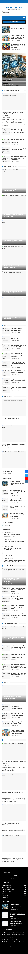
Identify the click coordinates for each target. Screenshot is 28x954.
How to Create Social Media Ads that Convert (18, 614)
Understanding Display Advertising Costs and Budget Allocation (18, 647)
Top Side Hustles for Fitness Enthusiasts (10, 419)
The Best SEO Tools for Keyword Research (18, 371)
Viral (15, 952)
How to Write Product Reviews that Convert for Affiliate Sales (17, 37)
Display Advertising (6, 887)
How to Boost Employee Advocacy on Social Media (18, 589)
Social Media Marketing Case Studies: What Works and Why (18, 598)
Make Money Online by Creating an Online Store (13, 945)
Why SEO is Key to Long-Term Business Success (18, 379)
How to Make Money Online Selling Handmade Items (17, 491)
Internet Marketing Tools (8, 889)
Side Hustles (5, 895)
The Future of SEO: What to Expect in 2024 (18, 346)
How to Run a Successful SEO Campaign (18, 388)
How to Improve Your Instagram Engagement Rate (18, 607)
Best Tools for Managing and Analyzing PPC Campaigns (18, 149)
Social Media (5, 897)
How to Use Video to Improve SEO (17, 337)
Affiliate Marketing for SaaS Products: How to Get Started (18, 45)
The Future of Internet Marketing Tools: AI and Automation (18, 141)
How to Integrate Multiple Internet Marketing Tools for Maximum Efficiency (12, 114)
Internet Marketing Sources (14, 9)
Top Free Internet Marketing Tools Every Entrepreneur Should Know (18, 131)
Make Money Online (7, 80)
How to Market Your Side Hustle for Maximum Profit (12, 470)
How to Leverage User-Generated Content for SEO (18, 363)
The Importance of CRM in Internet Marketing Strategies (18, 158)
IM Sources (14, 7)
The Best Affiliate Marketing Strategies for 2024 (17, 28)
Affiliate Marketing (7, 55)
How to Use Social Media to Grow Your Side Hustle (13, 445)
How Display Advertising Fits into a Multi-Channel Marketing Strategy (18, 657)
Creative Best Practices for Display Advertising (18, 674)
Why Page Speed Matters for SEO (16, 329)
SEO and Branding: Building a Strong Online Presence (18, 355)
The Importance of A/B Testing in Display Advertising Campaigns (18, 666)
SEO (3, 893)
